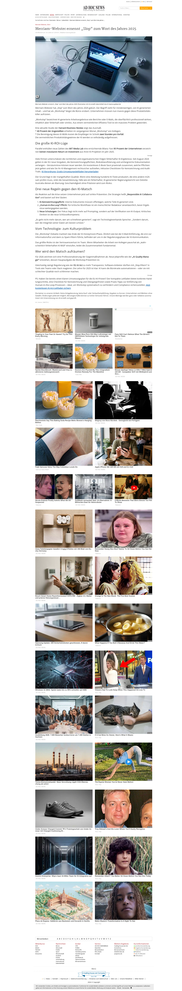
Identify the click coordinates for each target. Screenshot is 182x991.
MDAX (37, 948)
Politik (58, 950)
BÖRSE (52, 15)
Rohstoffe (78, 950)
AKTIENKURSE (44, 15)
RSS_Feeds (98, 952)
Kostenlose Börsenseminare (119, 949)
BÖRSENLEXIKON (135, 1)
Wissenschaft (60, 954)
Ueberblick (65, 20)
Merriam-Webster (40, 25)
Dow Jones (38, 954)
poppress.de (118, 954)
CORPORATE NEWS (65, 17)
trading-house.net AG (121, 946)
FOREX (77, 948)
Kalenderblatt (60, 963)
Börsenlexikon (42, 939)
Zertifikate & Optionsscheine (80, 958)
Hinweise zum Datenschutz (98, 979)
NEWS (37, 15)
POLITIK (67, 15)
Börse (58, 20)
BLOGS (128, 1)
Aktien (77, 956)
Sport (57, 952)
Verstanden (125, 988)
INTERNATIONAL (117, 15)
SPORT (73, 15)
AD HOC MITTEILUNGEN (41, 17)
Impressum (64, 979)
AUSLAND (101, 15)
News (48, 979)
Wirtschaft (59, 948)
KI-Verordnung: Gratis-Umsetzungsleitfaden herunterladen (70, 171)
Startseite (52, 20)
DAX (36, 946)
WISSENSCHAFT (92, 15)
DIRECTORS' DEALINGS (76, 17)
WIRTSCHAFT (59, 15)
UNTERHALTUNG (81, 15)
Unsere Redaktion (126, 979)
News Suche (144, 8)
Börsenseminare (80, 961)
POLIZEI (108, 15)
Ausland (58, 956)
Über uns (114, 979)
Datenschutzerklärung (79, 979)
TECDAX (37, 950)
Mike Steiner (139, 979)
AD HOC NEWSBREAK (101, 946)
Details (119, 988)
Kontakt (97, 954)
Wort (48, 25)
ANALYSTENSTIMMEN (53, 17)
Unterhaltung (60, 959)
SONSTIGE (126, 15)
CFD (76, 946)
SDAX (37, 952)
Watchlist (98, 948)
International (60, 961)
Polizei (58, 957)
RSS (144, 1)
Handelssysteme (80, 952)
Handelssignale (80, 954)
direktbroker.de (119, 952)
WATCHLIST (149, 1)
